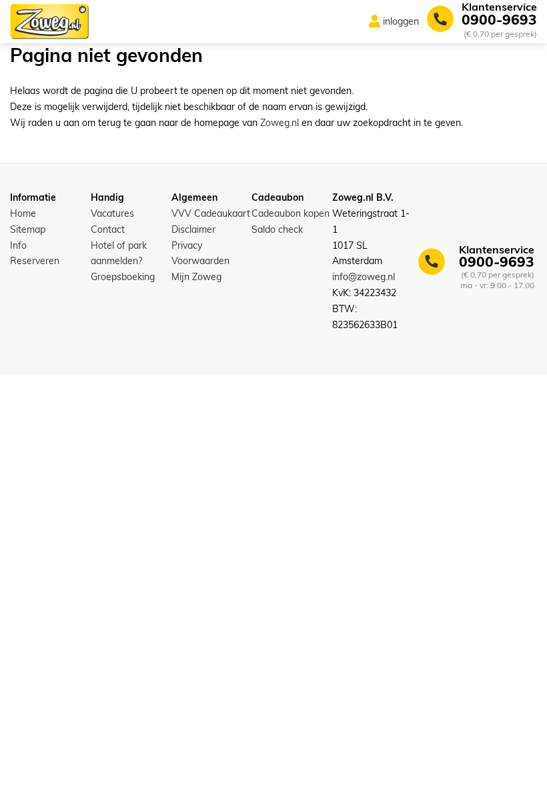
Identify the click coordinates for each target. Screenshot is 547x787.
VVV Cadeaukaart (210, 213)
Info (18, 245)
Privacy (186, 245)
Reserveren (34, 261)
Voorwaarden (200, 261)
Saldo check (277, 229)
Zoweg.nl (279, 123)
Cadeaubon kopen (290, 213)
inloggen (401, 21)
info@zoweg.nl (363, 277)
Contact (108, 229)
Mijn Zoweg (196, 277)
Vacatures (112, 213)
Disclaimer (193, 229)
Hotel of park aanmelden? (119, 253)
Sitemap (27, 229)
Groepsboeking (123, 277)
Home (23, 213)
